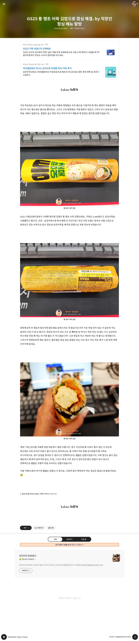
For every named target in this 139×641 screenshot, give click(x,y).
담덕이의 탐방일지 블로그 (4, 637)
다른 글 (83, 539)
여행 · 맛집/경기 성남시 (77, 28)
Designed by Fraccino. (123, 637)
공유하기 (69, 539)
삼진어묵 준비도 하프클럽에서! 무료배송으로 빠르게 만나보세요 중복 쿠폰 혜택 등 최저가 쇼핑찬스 (61, 73)
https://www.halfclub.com (33, 64)
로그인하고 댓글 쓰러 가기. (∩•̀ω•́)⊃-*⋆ (69, 545)
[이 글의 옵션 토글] (29, 528)
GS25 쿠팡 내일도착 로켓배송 (37, 48)
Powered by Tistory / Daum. (18, 637)
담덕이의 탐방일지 (27, 555)
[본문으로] (53, 494)
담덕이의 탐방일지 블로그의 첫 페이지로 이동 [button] (69, 4)
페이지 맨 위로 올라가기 (135, 637)
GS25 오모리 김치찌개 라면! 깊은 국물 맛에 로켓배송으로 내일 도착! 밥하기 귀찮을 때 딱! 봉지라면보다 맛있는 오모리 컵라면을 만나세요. (61, 54)
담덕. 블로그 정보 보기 (135, 4)
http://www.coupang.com (33, 45)
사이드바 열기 (4, 4)
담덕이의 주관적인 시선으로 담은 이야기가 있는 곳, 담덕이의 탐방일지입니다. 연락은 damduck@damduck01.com (61, 565)
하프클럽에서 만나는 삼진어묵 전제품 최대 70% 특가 (47, 68)
